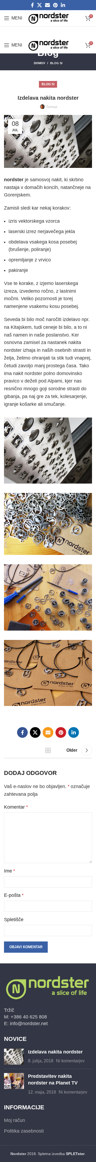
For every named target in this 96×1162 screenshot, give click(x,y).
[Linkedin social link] (63, 5)
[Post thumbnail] (14, 1057)
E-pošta (13, 895)
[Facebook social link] (32, 5)
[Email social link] (47, 5)
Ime (9, 871)
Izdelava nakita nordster (55, 1052)
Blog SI (56, 63)
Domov (39, 63)
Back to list (48, 750)
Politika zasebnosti (24, 1131)
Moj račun (14, 1120)
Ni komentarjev (70, 1060)
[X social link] (39, 5)
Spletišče (13, 919)
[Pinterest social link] (55, 5)
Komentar (16, 807)
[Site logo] (48, 18)
